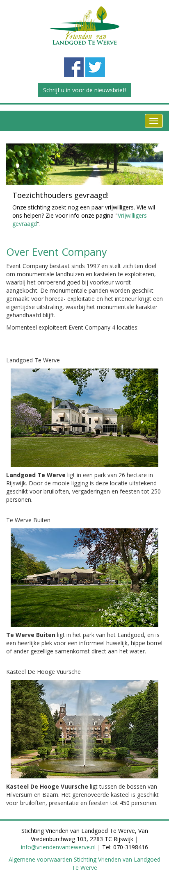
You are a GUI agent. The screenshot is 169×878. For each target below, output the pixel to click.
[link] (84, 25)
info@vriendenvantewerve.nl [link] (58, 847)
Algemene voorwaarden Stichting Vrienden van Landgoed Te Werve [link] (84, 863)
